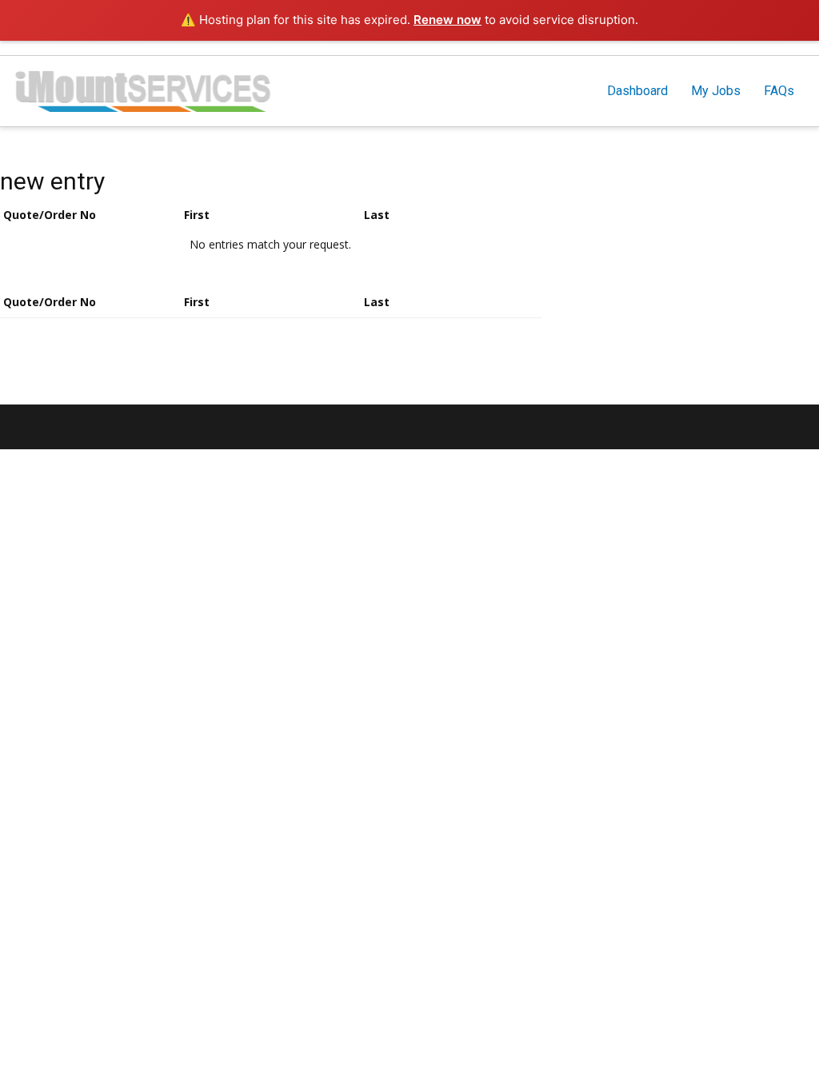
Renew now (447, 19)
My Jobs (716, 90)
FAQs (779, 90)
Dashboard (637, 90)
